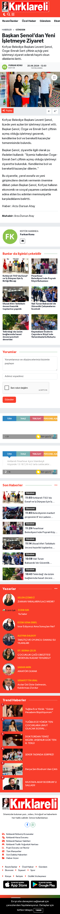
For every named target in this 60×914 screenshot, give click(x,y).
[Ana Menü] (13, 14)
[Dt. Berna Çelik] (9, 654)
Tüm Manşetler (13, 851)
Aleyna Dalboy (27, 636)
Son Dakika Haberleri (16, 855)
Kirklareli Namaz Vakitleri (18, 841)
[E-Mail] (22, 241)
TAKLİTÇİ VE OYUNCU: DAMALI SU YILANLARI (37, 641)
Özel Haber (29, 21)
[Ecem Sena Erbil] (9, 624)
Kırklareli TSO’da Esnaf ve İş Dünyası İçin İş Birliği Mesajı (15, 278)
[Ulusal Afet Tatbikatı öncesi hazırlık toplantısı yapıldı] (16, 294)
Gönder (9, 399)
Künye (8, 876)
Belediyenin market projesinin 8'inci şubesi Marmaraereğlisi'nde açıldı (40, 515)
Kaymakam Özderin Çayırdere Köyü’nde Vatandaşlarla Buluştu (43, 334)
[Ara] (8, 14)
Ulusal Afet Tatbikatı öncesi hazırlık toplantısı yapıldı (14, 306)
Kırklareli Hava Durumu (17, 837)
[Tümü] (55, 485)
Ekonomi (30, 509)
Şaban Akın (24, 667)
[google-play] (44, 885)
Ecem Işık (23, 610)
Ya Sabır (22, 614)
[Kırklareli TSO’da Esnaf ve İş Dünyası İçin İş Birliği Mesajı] (16, 266)
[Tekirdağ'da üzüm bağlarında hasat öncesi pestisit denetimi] (16, 322)
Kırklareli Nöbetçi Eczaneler (20, 834)
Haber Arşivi (12, 858)
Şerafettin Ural (28, 680)
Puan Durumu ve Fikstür (17, 848)
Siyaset (22, 870)
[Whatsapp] (32, 824)
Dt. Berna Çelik (27, 651)
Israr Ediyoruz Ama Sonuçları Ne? (36, 626)
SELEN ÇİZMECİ (26, 598)
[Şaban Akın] (9, 669)
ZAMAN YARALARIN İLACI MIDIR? (36, 601)
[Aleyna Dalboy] (9, 639)
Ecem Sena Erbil (27, 622)
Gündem (45, 21)
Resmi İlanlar (10, 21)
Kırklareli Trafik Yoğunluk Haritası (22, 844)
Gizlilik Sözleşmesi (37, 876)
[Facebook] (27, 824)
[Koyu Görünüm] (4, 14)
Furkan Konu (27, 234)
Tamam (38, 910)
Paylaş (9, 110)
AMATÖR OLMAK (27, 671)
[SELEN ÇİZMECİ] (9, 599)
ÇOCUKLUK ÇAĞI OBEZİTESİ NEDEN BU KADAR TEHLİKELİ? (34, 656)
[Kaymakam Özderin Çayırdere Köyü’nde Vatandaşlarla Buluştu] (44, 322)
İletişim (19, 876)
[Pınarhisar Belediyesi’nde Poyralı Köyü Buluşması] (44, 266)
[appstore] (16, 885)
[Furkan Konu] (10, 236)
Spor (32, 870)
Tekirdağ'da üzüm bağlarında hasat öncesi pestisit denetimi (39, 576)
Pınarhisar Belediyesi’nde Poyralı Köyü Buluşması (43, 278)
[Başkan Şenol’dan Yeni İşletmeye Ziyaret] (30, 89)
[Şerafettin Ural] (9, 684)
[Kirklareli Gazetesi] (25, 7)
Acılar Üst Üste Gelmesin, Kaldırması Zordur (32, 686)
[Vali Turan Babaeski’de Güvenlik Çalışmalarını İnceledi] (44, 294)
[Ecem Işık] (9, 610)
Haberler (7, 30)
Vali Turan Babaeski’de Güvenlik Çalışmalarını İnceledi (43, 306)
